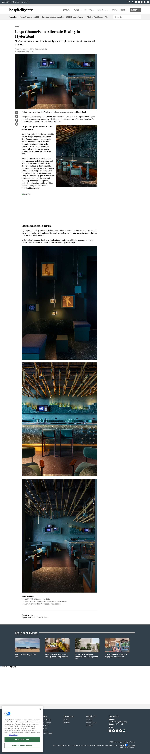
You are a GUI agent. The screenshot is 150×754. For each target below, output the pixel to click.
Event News (44, 731)
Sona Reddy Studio (39, 117)
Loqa (57, 112)
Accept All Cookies (22, 739)
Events (114, 10)
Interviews (44, 728)
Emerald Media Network (10, 2)
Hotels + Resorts (46, 720)
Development (45, 725)
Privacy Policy (13, 735)
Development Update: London (53, 17)
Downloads (67, 722)
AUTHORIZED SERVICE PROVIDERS (75, 745)
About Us (89, 720)
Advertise (25, 2)
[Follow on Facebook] (136, 2)
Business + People (46, 733)
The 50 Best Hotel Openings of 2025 (36, 599)
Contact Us (89, 725)
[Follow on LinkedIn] (139, 2)
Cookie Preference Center (22, 745)
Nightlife (45, 618)
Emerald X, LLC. (119, 742)
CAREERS (61, 745)
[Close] (40, 709)
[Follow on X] (142, 2)
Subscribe (135, 10)
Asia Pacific (36, 618)
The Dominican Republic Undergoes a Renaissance (41, 604)
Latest (66, 10)
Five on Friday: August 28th (29, 17)
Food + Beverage (46, 722)
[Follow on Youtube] (148, 2)
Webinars (66, 720)
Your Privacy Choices (116, 745)
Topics (76, 10)
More (122, 10)
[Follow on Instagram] (145, 2)
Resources (102, 10)
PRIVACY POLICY (129, 747)
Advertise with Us (91, 722)
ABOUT (55, 745)
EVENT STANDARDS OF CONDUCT (98, 745)
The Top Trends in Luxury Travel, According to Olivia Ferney (44, 601)
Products (88, 10)
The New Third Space (95, 17)
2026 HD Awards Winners (75, 17)
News (17, 27)
